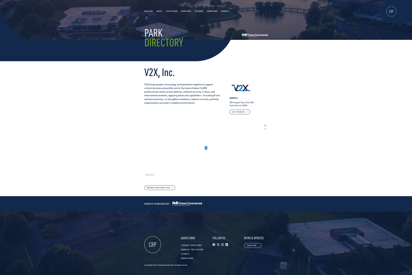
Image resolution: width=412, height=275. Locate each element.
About (159, 11)
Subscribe (252, 245)
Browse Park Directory (158, 188)
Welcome (148, 11)
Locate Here (172, 11)
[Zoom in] (265, 125)
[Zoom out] (265, 128)
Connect (225, 11)
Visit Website (238, 112)
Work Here (187, 258)
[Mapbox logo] (149, 175)
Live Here (199, 11)
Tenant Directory (191, 245)
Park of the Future (192, 249)
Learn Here (212, 11)
